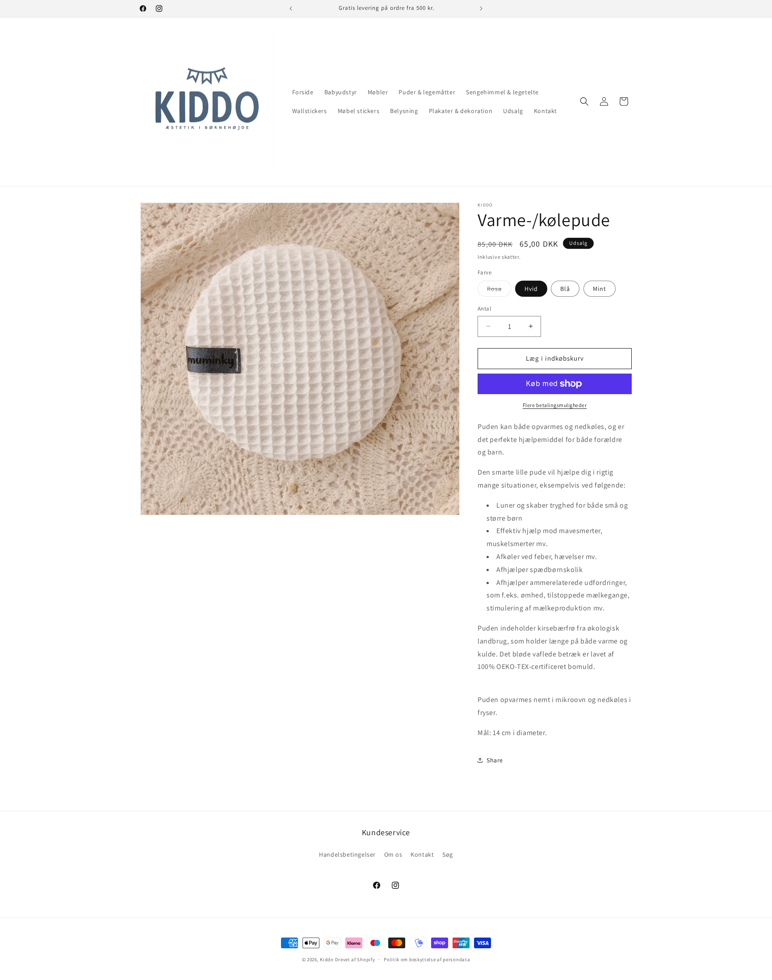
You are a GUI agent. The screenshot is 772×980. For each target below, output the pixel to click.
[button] (584, 101)
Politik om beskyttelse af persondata (427, 959)
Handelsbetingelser (347, 854)
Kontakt (422, 854)
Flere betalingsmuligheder (555, 405)
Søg (447, 854)
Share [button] (495, 760)
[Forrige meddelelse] (291, 8)
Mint (599, 289)
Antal (484, 308)
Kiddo (327, 959)
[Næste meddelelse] (481, 8)
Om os (393, 854)
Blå (565, 289)
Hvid (531, 289)
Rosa (499, 290)
